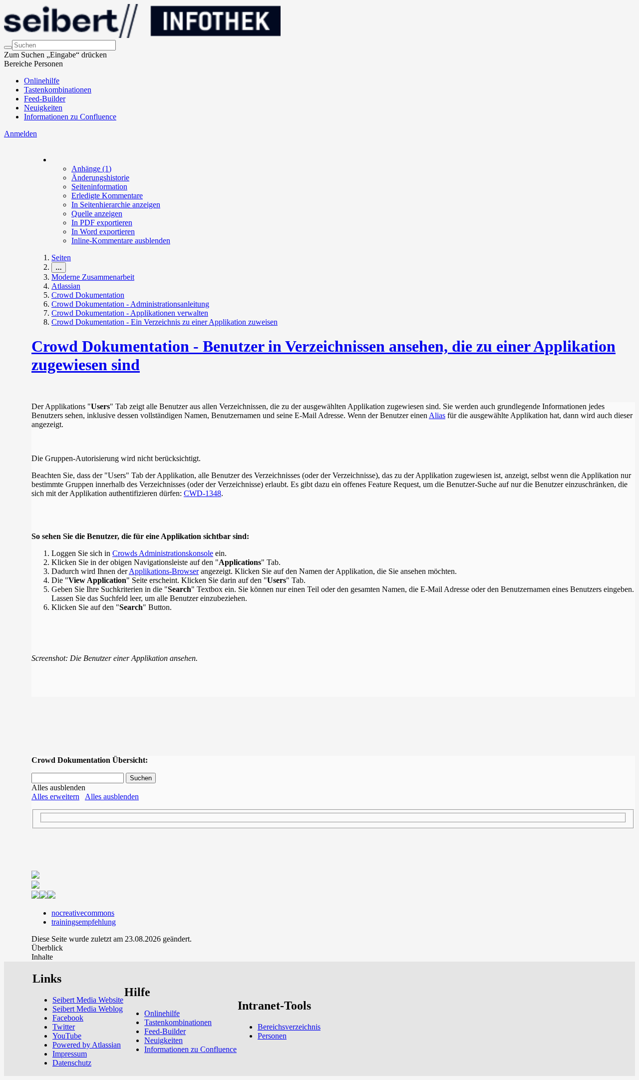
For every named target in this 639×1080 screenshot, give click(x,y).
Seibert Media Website (87, 1000)
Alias (437, 415)
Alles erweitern (55, 796)
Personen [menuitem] (272, 1036)
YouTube (66, 1036)
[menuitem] (91, 168)
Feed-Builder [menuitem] (44, 98)
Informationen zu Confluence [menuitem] (70, 116)
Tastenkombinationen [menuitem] (57, 89)
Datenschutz (71, 1063)
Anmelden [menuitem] (20, 133)
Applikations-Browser (164, 571)
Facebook (67, 1018)
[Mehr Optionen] (51, 159)
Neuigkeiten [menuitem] (43, 107)
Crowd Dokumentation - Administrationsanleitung (130, 304)
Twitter (63, 1027)
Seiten (61, 257)
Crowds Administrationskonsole (162, 553)
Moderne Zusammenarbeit (92, 277)
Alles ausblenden (112, 796)
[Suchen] (8, 47)
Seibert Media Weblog (87, 1009)
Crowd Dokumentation (87, 295)
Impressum (69, 1054)
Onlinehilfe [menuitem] (41, 80)
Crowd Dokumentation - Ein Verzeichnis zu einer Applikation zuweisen (164, 322)
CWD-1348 (202, 493)
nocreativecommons (82, 913)
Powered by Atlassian (86, 1045)
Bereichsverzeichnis (289, 1027)
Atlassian (65, 286)
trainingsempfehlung (83, 922)
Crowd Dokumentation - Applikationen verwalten (129, 313)
